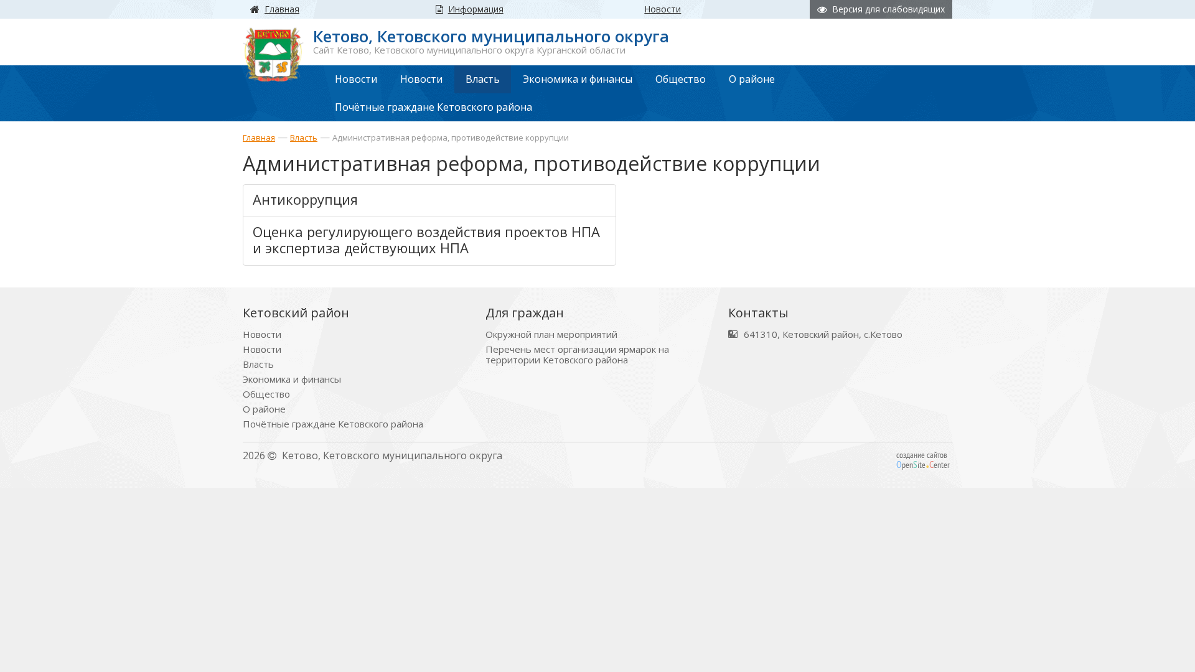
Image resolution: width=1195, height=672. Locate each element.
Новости (262, 334)
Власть (303, 137)
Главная (259, 137)
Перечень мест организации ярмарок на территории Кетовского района (577, 354)
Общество (266, 394)
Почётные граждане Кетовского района (333, 424)
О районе (264, 409)
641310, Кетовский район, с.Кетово (823, 334)
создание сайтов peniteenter (923, 459)
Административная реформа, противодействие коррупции (450, 137)
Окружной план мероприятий (551, 334)
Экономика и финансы (292, 379)
